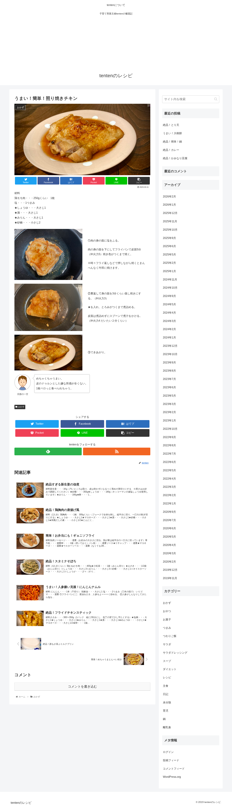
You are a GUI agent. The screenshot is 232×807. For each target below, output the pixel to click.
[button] (216, 99)
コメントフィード (174, 768)
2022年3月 (169, 486)
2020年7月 (169, 520)
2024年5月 (169, 304)
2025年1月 (169, 271)
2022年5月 (169, 470)
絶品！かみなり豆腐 (175, 158)
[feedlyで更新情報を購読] (48, 451)
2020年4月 (169, 545)
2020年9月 (169, 511)
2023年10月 (170, 354)
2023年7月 (169, 379)
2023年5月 (169, 395)
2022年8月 (169, 445)
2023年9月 (169, 362)
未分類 (167, 702)
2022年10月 (170, 428)
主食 (165, 685)
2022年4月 (169, 478)
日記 (165, 694)
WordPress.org (172, 776)
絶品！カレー (171, 149)
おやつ (167, 611)
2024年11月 (170, 279)
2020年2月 (169, 561)
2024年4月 (169, 312)
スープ (167, 661)
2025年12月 (170, 213)
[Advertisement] (116, 43)
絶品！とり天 (171, 124)
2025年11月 (170, 221)
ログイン (168, 752)
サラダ (167, 644)
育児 (165, 710)
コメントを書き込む (82, 686)
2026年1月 (169, 204)
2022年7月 (169, 453)
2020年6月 (169, 528)
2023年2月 (169, 412)
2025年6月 (169, 246)
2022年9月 (169, 437)
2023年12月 (170, 345)
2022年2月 (169, 495)
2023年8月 (169, 370)
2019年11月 (170, 578)
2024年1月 (169, 337)
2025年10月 (170, 229)
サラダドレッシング (175, 652)
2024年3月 (169, 321)
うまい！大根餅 (172, 133)
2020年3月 (169, 553)
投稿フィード (171, 760)
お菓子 (167, 619)
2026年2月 (169, 196)
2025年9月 (169, 238)
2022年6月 (169, 462)
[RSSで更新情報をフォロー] (116, 451)
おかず (21, 407)
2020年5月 (169, 536)
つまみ (167, 627)
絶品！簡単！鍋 (172, 141)
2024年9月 (169, 296)
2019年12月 (170, 569)
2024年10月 (170, 287)
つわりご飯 (169, 636)
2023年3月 (169, 404)
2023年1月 (169, 420)
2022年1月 (169, 503)
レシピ (167, 677)
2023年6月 (169, 387)
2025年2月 (169, 262)
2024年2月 (169, 329)
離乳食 (167, 727)
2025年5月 (169, 254)
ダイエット (169, 669)
